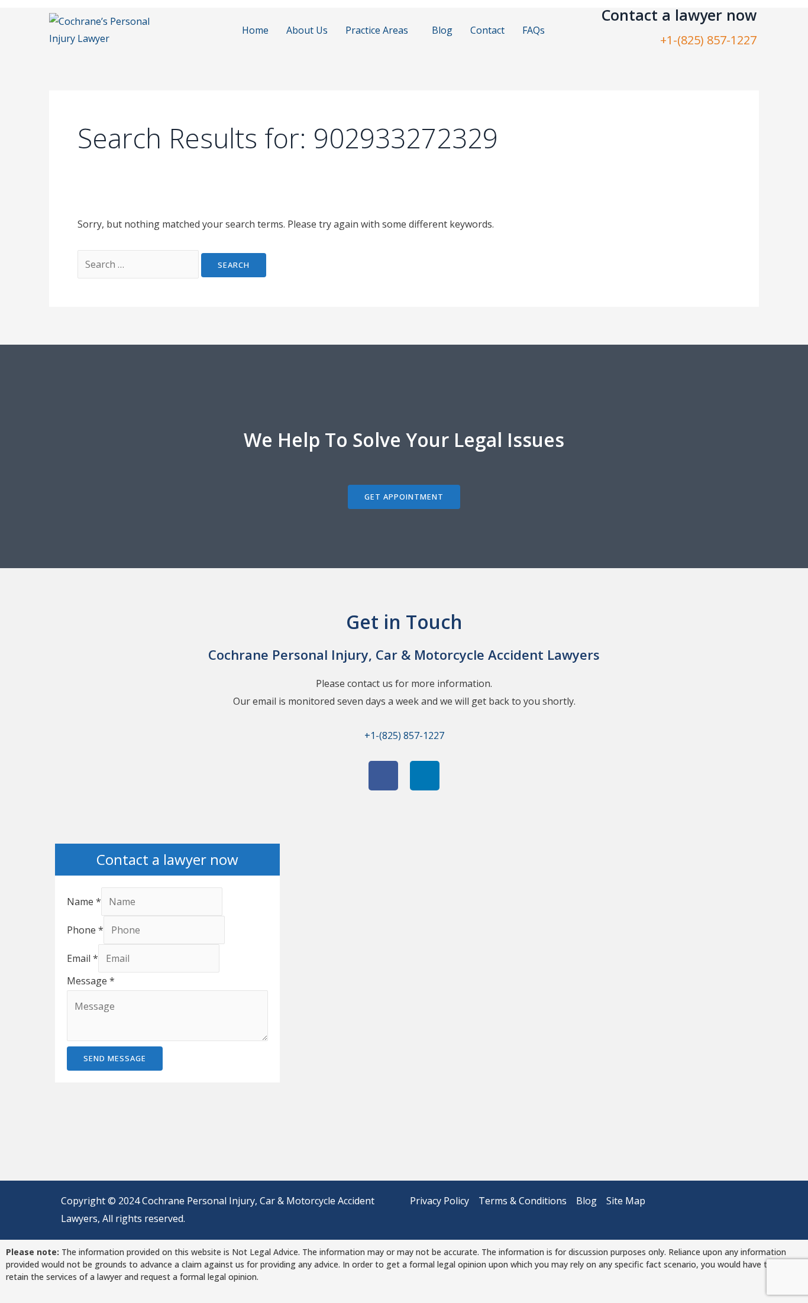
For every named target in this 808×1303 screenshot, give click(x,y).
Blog (442, 30)
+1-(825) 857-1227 (708, 40)
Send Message (114, 1058)
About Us (307, 30)
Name (84, 901)
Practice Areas (376, 30)
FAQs (533, 30)
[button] (380, 30)
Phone (85, 929)
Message (91, 980)
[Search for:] (139, 264)
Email (82, 958)
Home (255, 30)
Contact (487, 30)
